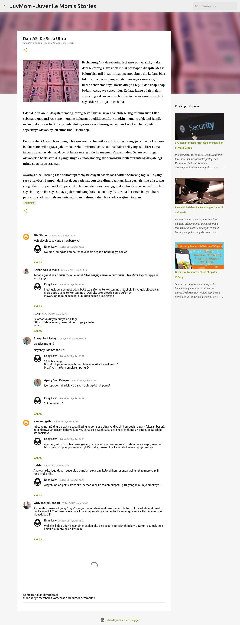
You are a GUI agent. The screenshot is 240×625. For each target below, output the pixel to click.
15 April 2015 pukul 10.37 (71, 356)
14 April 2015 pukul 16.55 (54, 314)
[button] (25, 50)
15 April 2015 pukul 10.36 (71, 284)
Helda (37, 465)
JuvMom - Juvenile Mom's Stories (53, 6)
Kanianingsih (42, 421)
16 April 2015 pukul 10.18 (83, 380)
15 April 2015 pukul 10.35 (71, 247)
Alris (37, 313)
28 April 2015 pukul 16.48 (74, 503)
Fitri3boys (40, 235)
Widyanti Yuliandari (47, 502)
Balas (38, 262)
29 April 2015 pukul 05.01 (71, 520)
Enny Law (50, 246)
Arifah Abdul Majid (46, 269)
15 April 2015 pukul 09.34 (73, 338)
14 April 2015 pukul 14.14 (62, 235)
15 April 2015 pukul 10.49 (56, 465)
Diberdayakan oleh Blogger (122, 620)
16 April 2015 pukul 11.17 (71, 398)
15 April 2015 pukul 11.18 (71, 480)
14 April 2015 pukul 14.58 (74, 270)
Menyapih (29, 203)
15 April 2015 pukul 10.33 (65, 421)
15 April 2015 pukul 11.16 (71, 439)
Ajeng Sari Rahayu (46, 338)
